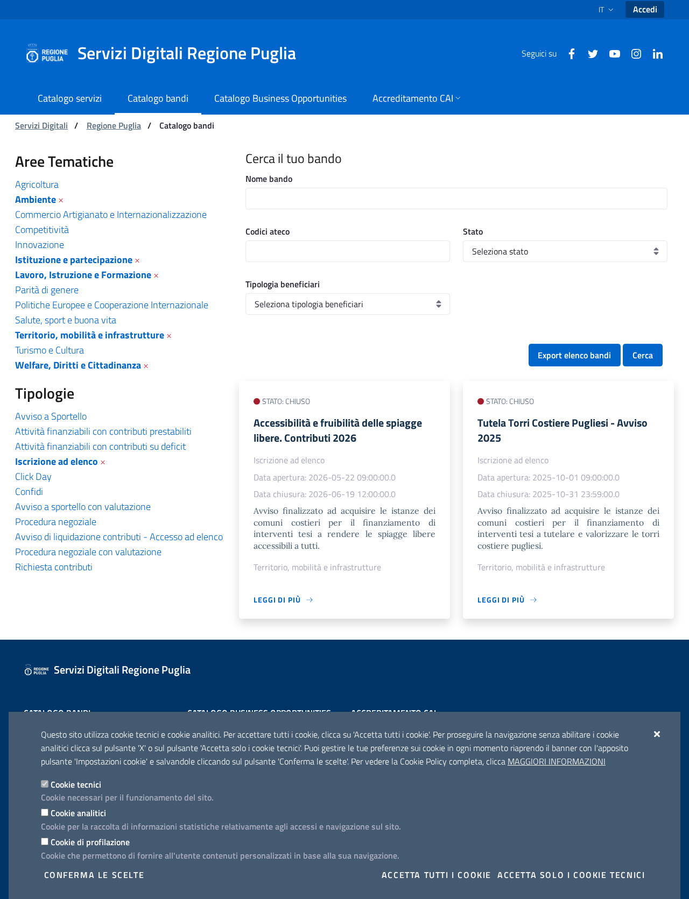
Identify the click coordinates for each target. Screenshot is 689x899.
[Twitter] (589, 52)
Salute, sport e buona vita (65, 320)
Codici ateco (267, 231)
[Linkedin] (653, 52)
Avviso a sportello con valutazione (83, 506)
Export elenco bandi (574, 355)
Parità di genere (47, 289)
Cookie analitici (78, 812)
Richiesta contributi (54, 567)
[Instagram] (632, 52)
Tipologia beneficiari (282, 284)
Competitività (42, 229)
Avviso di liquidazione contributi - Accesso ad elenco (119, 536)
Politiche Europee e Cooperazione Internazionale (111, 305)
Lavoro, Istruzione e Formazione (83, 274)
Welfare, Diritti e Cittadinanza (78, 365)
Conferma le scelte (94, 874)
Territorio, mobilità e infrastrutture (89, 335)
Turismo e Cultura (49, 350)
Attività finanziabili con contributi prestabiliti (103, 431)
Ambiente (35, 199)
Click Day (33, 476)
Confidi (29, 491)
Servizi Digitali (41, 125)
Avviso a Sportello (51, 416)
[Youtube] (610, 52)
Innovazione (39, 244)
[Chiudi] (657, 734)
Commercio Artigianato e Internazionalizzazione (111, 214)
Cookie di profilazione (90, 842)
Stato (473, 231)
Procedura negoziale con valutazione (88, 551)
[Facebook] (567, 52)
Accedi (645, 9)
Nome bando (268, 178)
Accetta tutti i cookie (436, 874)
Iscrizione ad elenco (56, 461)
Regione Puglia (114, 125)
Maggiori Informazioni (557, 761)
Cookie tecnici (76, 784)
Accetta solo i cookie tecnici (571, 874)
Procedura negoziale (55, 521)
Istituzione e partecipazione (73, 259)
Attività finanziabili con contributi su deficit (100, 446)
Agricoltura (37, 184)
